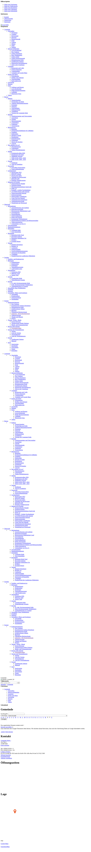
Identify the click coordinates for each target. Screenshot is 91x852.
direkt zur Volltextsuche (11, 6)
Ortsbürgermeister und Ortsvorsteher (21, 116)
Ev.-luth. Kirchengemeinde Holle (20, 283)
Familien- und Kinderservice (16, 259)
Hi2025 (13, 318)
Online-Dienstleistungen (18, 150)
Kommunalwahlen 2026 (18, 153)
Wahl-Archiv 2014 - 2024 (18, 158)
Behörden (14, 129)
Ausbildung (14, 111)
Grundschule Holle (16, 278)
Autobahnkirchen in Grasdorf (19, 286)
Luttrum (13, 42)
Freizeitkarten (15, 76)
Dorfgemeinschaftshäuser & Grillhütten (22, 130)
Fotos (9, 85)
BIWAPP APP (15, 179)
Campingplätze (15, 71)
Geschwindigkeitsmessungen (19, 251)
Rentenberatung (15, 138)
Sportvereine (14, 344)
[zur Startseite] (5, 25)
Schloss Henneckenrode (18, 58)
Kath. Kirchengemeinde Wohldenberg (22, 285)
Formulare (14, 105)
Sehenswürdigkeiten (13, 49)
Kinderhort (14, 265)
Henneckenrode (15, 39)
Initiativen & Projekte (14, 182)
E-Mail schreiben (5, 752)
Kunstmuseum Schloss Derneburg (20, 305)
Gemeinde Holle (16, 230)
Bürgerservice (12, 127)
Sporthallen (14, 346)
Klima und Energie (16, 217)
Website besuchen (6, 755)
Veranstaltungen (15, 334)
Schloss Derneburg (16, 53)
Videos (10, 95)
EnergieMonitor (15, 214)
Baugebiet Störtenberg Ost (18, 238)
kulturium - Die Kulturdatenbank (20, 313)
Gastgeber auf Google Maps (19, 73)
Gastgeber (11, 66)
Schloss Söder (15, 57)
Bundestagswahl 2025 (17, 154)
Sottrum (13, 47)
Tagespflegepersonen (17, 267)
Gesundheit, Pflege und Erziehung (17, 293)
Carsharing (14, 248)
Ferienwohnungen (16, 69)
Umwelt (13, 143)
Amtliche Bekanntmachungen (19, 103)
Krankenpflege (15, 296)
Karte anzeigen (5, 745)
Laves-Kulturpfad (16, 50)
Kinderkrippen (15, 262)
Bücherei (13, 310)
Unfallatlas (14, 254)
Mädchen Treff (15, 273)
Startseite (3, 684)
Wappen (10, 84)
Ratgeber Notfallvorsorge (18, 180)
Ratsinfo (10, 114)
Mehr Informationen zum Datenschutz (11, 730)
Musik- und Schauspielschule (19, 325)
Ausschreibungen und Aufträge (20, 207)
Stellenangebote (15, 110)
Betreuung (11, 260)
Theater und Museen (17, 317)
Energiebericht (15, 212)
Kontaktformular (5, 756)
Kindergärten (15, 264)
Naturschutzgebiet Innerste (18, 193)
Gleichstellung (15, 108)
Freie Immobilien (16, 232)
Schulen (10, 277)
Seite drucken (9, 732)
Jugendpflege (11, 270)
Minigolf (13, 341)
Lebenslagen (14, 148)
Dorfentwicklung (16, 185)
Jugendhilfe (14, 294)
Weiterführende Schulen (18, 280)
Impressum (7, 22)
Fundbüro (14, 132)
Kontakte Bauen (16, 241)
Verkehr (10, 243)
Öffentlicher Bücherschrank (19, 312)
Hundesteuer (14, 137)
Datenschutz (7, 20)
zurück (3, 732)
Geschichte (11, 82)
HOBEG (13, 240)
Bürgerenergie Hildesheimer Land (20, 211)
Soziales (6, 257)
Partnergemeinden (16, 195)
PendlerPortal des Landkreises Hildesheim (23, 256)
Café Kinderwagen (16, 268)
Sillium (13, 44)
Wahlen (10, 151)
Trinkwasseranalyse (16, 222)
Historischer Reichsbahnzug (19, 63)
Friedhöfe (10, 289)
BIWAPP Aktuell (16, 174)
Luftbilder (14, 92)
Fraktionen (14, 124)
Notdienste (14, 163)
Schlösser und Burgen (17, 87)
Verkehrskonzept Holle (17, 201)
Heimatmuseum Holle (17, 60)
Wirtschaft (7, 204)
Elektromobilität (15, 249)
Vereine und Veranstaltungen (16, 330)
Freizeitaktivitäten (16, 328)
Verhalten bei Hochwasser (18, 177)
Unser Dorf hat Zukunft (18, 198)
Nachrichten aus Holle (17, 101)
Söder (13, 45)
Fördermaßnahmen (16, 216)
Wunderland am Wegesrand (19, 203)
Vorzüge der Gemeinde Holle (19, 113)
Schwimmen (14, 347)
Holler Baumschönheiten (18, 90)
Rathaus (10, 98)
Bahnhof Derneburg (17, 244)
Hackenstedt (14, 36)
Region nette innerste (14, 326)
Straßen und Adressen (17, 77)
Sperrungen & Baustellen (18, 252)
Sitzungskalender (16, 121)
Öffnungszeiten (8, 18)
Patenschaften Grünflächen (18, 196)
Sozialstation (14, 299)
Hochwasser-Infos (16, 175)
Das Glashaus (15, 52)
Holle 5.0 (14, 188)
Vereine (13, 331)
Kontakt (6, 17)
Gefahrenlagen (12, 171)
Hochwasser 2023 (16, 172)
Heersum (13, 37)
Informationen (12, 206)
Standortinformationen (14, 227)
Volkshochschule (16, 315)
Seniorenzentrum (16, 297)
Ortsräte (13, 119)
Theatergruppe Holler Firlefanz (20, 323)
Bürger (6, 97)
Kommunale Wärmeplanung (19, 219)
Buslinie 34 (14, 246)
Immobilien (11, 228)
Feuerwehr (11, 166)
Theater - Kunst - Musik (14, 320)
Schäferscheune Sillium (18, 309)
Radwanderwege (16, 81)
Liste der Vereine (16, 333)
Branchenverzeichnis (17, 209)
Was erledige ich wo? (14, 145)
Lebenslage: (4, 715)
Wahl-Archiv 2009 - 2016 (18, 159)
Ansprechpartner (16, 100)
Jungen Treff (14, 275)
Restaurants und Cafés (17, 68)
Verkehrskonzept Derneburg (19, 199)
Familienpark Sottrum (17, 61)
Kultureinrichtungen (13, 302)
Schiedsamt (14, 140)
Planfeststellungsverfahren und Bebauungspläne (24, 220)
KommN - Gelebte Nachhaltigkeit (20, 190)
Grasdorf (13, 34)
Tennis (13, 349)
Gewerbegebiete (12, 225)
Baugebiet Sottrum (16, 236)
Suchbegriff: (4, 714)
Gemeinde (7, 29)
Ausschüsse (14, 118)
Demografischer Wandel (18, 183)
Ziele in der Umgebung (17, 65)
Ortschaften (11, 31)
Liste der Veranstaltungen (18, 336)
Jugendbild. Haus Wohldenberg (17, 288)
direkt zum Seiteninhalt (10, 11)
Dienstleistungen (16, 146)
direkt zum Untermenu (10, 9)
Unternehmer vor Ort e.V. (18, 224)
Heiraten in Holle (16, 135)
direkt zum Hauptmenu (10, 7)
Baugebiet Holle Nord (17, 235)
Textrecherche (15, 126)
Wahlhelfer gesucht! (17, 156)
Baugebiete (11, 233)
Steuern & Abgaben (16, 142)
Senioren (10, 291)
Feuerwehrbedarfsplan (17, 169)
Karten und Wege (13, 74)
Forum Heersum (16, 321)
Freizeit (6, 301)
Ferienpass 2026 (16, 272)
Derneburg (14, 32)
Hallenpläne (14, 134)
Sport (9, 342)
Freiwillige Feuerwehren (18, 167)
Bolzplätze (14, 350)
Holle (12, 40)
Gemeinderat (15, 122)
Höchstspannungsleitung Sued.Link (21, 187)
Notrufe (10, 161)
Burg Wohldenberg (16, 55)
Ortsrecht (14, 106)
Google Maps (4, 843)
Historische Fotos (16, 93)
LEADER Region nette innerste (20, 191)
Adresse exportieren (6, 758)
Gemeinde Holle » (6, 740)
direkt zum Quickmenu (10, 4)
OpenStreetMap (15, 79)
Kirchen (10, 281)
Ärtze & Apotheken (16, 164)
